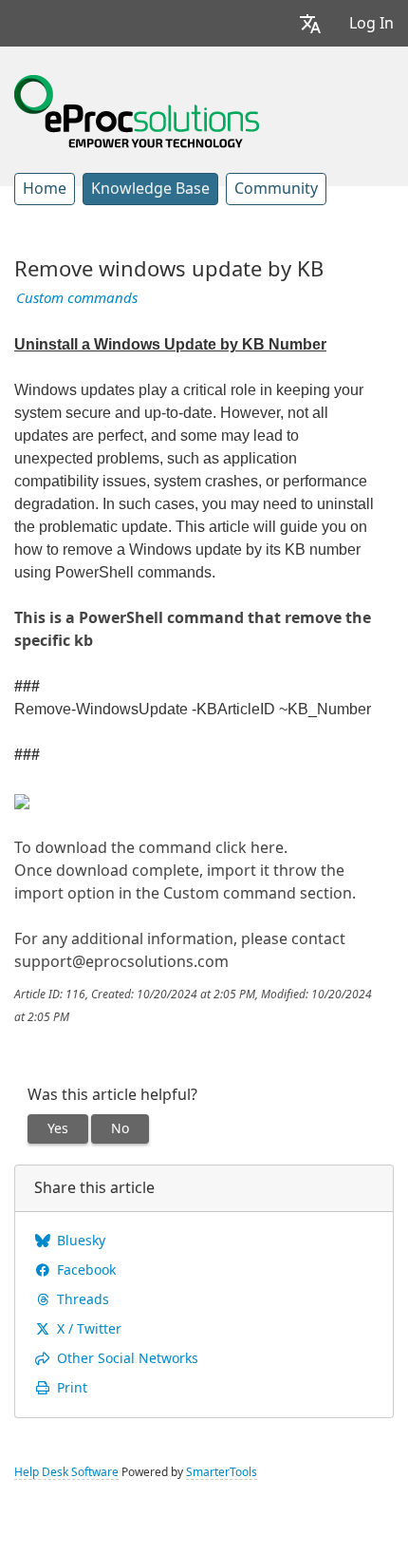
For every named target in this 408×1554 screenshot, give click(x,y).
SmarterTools (221, 1472)
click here (248, 848)
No (120, 1128)
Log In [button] (371, 23)
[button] (310, 23)
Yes (57, 1128)
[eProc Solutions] (136, 109)
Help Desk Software (66, 1472)
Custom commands (77, 298)
